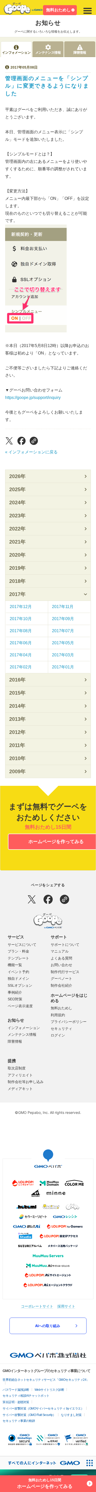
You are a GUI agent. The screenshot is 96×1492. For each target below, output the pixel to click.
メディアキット (20, 1089)
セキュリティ (61, 1029)
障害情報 (15, 1041)
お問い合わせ (61, 965)
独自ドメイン (18, 978)
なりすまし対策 (71, 1415)
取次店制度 (17, 1068)
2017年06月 (21, 643)
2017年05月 (63, 643)
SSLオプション (20, 985)
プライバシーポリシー (69, 1022)
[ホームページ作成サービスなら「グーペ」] (27, 10)
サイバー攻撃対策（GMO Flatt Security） (29, 1415)
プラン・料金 (18, 951)
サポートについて (65, 945)
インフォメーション (24, 1028)
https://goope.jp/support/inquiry (33, 397)
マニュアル (60, 951)
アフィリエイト (20, 1075)
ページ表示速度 (20, 1006)
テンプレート (18, 958)
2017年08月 (21, 631)
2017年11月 (62, 606)
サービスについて (22, 945)
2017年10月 (21, 619)
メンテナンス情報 (22, 1034)
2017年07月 (63, 631)
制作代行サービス (65, 972)
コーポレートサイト (37, 1306)
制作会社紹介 (61, 985)
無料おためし (58, 10)
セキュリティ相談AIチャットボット (26, 1395)
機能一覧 (15, 965)
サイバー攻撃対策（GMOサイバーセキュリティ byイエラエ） (43, 1408)
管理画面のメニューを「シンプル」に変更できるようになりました (47, 85)
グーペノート (61, 978)
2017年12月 (21, 606)
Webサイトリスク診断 (49, 1390)
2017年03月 (63, 655)
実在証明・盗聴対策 (16, 1402)
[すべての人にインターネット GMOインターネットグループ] (41, 1462)
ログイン (58, 1035)
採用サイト (66, 1306)
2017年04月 (21, 655)
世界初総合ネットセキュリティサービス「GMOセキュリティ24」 (46, 1380)
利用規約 (58, 1015)
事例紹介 (15, 992)
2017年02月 (21, 667)
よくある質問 (61, 958)
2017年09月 (63, 619)
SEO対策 (15, 999)
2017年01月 (63, 667)
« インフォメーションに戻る (31, 452)
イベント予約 (18, 972)
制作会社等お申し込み (26, 1082)
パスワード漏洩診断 (16, 1390)
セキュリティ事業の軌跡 (19, 1421)
